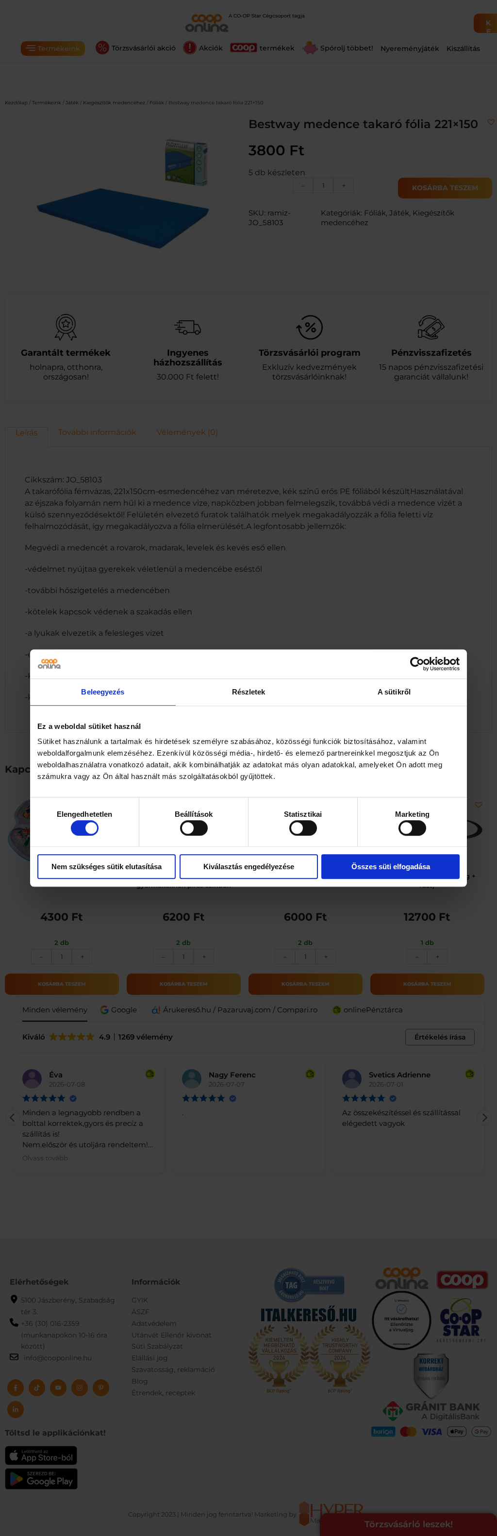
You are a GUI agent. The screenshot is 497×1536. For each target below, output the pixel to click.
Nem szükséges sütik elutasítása (106, 866)
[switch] (194, 828)
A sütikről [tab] (394, 692)
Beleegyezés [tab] (102, 692)
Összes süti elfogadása (390, 866)
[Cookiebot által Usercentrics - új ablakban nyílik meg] (417, 664)
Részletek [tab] (248, 692)
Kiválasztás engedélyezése (248, 866)
